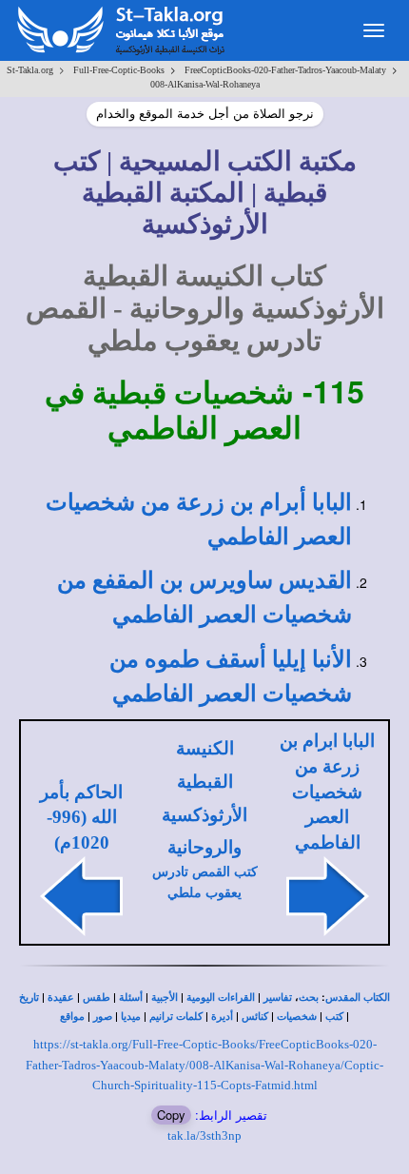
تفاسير (277, 997)
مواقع (72, 1016)
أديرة (222, 1016)
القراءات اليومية (220, 997)
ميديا (131, 1016)
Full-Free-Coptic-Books (119, 70)
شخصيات (297, 1016)
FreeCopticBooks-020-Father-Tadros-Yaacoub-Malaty (285, 70)
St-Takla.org (30, 70)
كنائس (255, 1016)
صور (102, 1016)
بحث (309, 997)
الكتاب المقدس (357, 997)
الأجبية (164, 997)
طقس (96, 997)
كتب (334, 1016)
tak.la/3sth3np (204, 1135)
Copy (171, 1115)
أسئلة (131, 997)
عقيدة (61, 997)
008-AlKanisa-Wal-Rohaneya (205, 84)
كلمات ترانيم (176, 1016)
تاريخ (29, 997)
